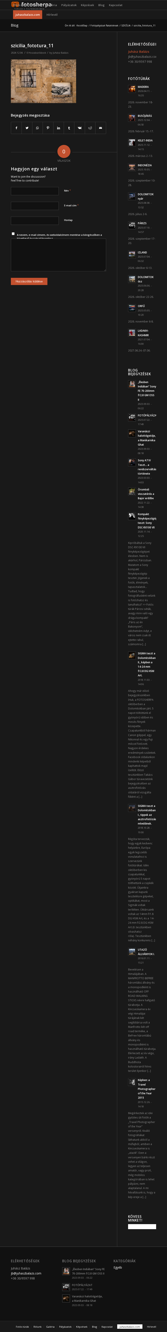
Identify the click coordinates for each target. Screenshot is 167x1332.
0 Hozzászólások (36, 52)
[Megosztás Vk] (79, 128)
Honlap (68, 220)
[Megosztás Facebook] (16, 128)
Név (67, 190)
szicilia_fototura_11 (32, 45)
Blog (14, 25)
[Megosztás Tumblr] (69, 128)
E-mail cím (71, 205)
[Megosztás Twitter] (27, 128)
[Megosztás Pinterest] (48, 128)
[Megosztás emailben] (100, 128)
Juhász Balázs (60, 52)
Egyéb (118, 1267)
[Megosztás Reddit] (90, 128)
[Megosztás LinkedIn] (58, 128)
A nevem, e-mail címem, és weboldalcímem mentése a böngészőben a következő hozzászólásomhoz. (59, 236)
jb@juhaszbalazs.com (143, 56)
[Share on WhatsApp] (37, 128)
